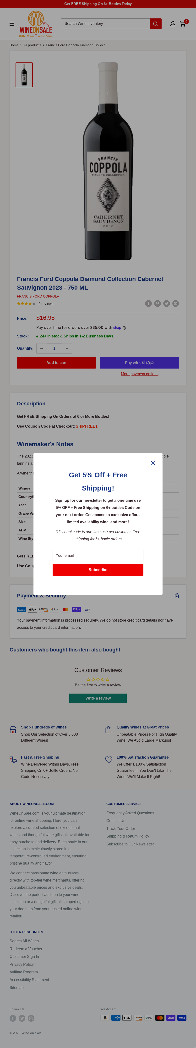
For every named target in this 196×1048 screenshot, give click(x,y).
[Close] (153, 462)
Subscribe (98, 570)
